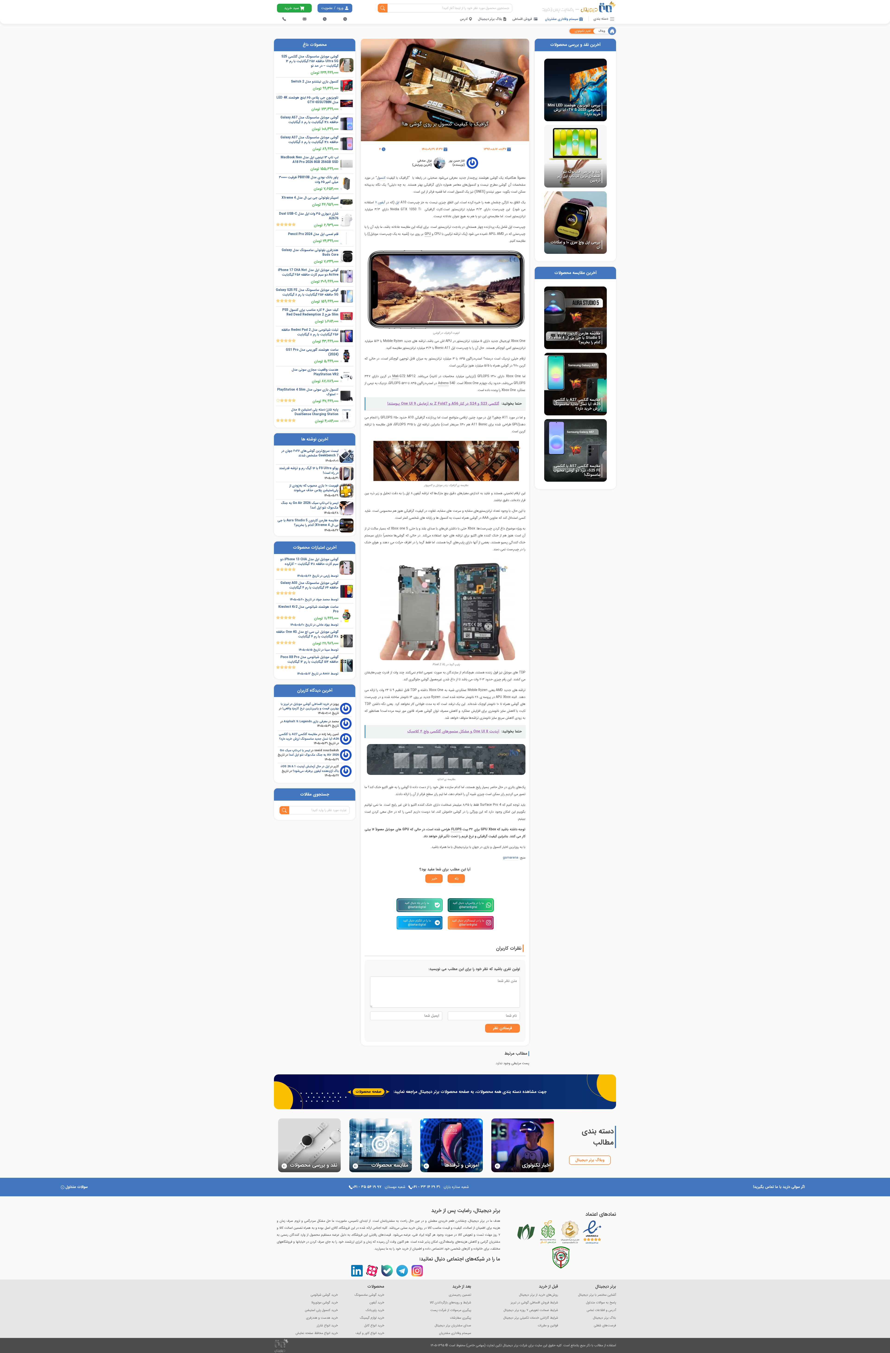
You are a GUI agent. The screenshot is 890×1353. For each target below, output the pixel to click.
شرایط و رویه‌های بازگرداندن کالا (450, 1302)
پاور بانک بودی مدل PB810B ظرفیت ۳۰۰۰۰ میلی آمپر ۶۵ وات (308, 179)
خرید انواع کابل (374, 1325)
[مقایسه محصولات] (380, 1145)
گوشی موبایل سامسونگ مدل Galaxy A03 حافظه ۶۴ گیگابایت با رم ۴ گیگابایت (309, 585)
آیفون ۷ (379, 202)
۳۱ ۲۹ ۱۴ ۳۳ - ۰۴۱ (426, 1187)
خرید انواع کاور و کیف (370, 1333)
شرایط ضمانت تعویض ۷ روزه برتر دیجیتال (530, 1310)
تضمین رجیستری (460, 1295)
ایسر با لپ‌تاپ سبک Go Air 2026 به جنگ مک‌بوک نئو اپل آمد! (309, 505)
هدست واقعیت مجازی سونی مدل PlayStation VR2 (315, 372)
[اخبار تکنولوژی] (522, 1145)
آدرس (464, 19)
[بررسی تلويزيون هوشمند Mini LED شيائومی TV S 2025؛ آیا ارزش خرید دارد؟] (575, 89)
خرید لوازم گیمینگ (372, 1317)
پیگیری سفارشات (460, 1317)
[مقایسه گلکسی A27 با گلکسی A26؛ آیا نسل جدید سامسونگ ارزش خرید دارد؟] (575, 384)
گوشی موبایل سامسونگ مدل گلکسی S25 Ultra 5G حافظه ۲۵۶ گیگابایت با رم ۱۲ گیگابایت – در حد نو (309, 61)
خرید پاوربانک (375, 1310)
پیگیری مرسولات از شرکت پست (450, 1310)
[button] (278, 1144)
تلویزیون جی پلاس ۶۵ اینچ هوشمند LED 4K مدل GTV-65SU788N (307, 100)
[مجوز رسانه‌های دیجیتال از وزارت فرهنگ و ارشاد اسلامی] (570, 1232)
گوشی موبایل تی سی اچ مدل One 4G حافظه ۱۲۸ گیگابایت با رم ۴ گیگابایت (307, 634)
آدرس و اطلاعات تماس (601, 1310)
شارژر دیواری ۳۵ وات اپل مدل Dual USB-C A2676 (308, 216)
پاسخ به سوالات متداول (601, 1302)
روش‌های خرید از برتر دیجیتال (538, 1295)
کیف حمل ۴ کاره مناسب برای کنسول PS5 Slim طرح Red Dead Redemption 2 (310, 312)
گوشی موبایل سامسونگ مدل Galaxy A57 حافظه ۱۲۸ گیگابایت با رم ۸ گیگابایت (309, 119)
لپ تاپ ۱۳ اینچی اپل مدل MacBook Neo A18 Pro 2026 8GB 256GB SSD (309, 159)
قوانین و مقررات (548, 1325)
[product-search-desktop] (383, 8)
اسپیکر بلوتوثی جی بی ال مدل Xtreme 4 (310, 197)
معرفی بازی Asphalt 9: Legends (305, 721)
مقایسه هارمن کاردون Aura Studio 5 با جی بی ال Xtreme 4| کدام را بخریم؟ (307, 522)
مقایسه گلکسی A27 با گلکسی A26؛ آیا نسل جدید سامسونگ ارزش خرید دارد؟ (309, 736)
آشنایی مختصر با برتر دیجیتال (597, 1295)
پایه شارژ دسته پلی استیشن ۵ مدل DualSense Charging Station (314, 412)
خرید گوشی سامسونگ (369, 1295)
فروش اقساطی (522, 19)
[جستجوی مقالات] (284, 810)
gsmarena (510, 857)
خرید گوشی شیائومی (324, 1295)
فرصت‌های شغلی (605, 1325)
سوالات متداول (76, 1187)
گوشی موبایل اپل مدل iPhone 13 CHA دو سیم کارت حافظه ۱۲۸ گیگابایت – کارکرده (309, 561)
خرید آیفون (376, 1302)
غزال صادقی (424, 161)
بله (457, 878)
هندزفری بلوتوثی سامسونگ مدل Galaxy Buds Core (310, 252)
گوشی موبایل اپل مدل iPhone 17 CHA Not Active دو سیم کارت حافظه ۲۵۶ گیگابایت (308, 272)
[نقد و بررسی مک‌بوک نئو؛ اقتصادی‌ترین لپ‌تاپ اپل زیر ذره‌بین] (575, 156)
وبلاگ (601, 31)
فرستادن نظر (502, 1028)
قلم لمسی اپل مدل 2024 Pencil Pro (313, 234)
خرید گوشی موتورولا (324, 1302)
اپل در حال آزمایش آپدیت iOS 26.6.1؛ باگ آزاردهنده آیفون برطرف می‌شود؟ (310, 769)
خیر (434, 878)
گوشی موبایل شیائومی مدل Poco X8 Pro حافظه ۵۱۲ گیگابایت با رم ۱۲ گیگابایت (309, 659)
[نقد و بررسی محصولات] (309, 1145)
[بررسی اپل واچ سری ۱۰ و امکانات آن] (575, 222)
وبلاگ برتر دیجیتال (589, 1160)
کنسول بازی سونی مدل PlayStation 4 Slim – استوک (307, 392)
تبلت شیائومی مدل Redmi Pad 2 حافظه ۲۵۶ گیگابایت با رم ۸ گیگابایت (309, 332)
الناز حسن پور (457, 161)
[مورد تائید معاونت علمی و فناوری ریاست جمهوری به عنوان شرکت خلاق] (548, 1232)
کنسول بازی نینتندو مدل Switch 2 (314, 81)
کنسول (381, 177)
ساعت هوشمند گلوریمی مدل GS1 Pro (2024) (312, 352)
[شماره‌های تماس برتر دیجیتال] (284, 19)
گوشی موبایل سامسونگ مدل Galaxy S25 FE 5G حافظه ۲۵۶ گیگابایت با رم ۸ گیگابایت (307, 292)
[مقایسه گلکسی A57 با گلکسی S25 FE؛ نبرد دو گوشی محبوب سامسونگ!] (575, 450)
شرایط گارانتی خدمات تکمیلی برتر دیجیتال (530, 1317)
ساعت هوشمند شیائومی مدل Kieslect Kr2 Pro (308, 609)
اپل (397, 202)
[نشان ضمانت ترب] (605, 1232)
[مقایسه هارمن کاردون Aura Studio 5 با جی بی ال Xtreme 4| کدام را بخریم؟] (575, 318)
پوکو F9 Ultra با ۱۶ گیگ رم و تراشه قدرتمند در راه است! (308, 470)
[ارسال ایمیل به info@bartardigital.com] (304, 19)
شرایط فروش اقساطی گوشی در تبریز (534, 1302)
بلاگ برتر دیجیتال (490, 19)
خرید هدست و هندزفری (322, 1317)
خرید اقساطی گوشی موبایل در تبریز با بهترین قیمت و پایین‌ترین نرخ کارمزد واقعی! (310, 706)
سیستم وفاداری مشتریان (562, 19)
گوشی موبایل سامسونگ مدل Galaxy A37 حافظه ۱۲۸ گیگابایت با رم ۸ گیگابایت (309, 139)
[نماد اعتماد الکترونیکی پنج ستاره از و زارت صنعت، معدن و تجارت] (592, 1232)
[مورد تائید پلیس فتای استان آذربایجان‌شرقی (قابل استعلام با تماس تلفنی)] (560, 1257)
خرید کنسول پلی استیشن (321, 1310)
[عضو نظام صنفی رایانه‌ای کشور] (526, 1232)
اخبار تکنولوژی (583, 31)
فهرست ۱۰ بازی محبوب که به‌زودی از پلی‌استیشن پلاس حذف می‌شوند (313, 488)
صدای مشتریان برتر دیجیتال (453, 1325)
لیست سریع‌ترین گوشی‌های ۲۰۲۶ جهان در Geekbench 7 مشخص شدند (309, 453)
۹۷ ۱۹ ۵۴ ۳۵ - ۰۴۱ (367, 1187)
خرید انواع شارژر (327, 1325)
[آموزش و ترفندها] (451, 1145)
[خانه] (612, 31)
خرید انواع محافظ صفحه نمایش (317, 1333)
